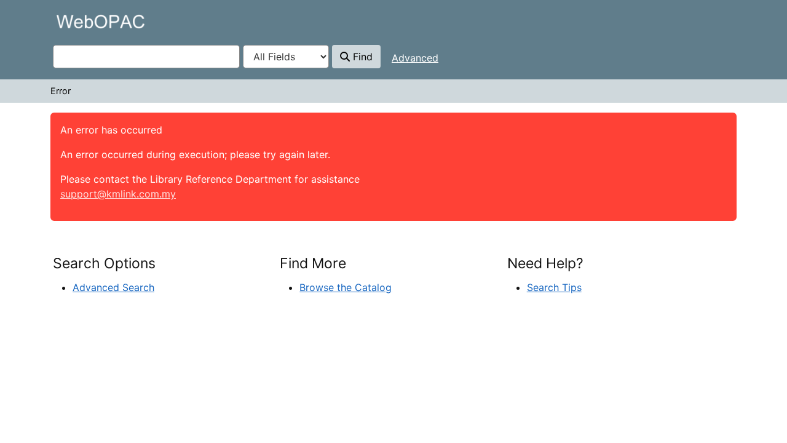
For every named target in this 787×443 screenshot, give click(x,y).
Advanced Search (113, 287)
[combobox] (146, 56)
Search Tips (554, 287)
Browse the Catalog (345, 287)
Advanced (415, 58)
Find (361, 56)
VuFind (74, 21)
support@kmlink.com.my (118, 194)
